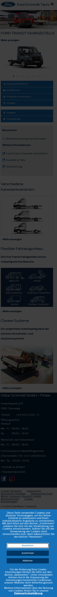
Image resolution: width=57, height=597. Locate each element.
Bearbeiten (27, 545)
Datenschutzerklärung (28, 593)
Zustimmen (28, 553)
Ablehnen (28, 560)
